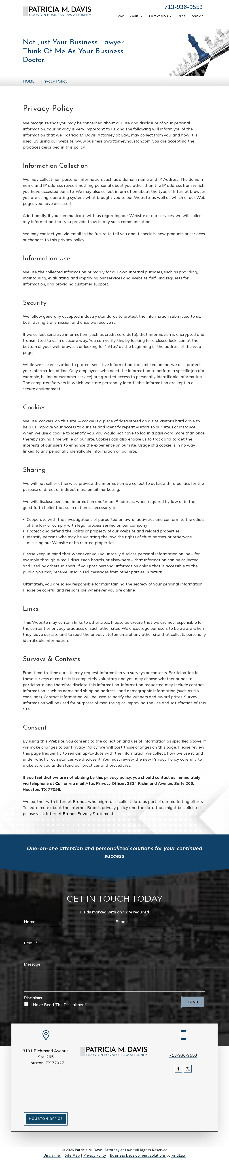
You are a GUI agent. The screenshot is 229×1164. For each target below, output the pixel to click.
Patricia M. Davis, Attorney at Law (103, 1149)
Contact (197, 16)
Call (59, 783)
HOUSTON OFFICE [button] (46, 1119)
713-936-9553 (183, 6)
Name (29, 921)
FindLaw (178, 1155)
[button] (224, 1131)
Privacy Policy (94, 1155)
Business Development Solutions (138, 1155)
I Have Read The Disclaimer (59, 1004)
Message (32, 964)
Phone (122, 921)
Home (120, 16)
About (134, 16)
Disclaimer (33, 997)
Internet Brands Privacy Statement (80, 813)
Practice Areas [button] (158, 16)
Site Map (72, 1155)
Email (31, 942)
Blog (182, 16)
